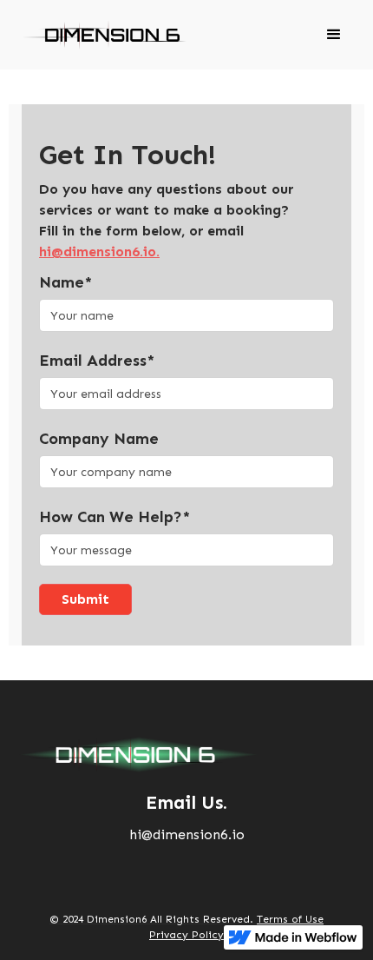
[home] (99, 35)
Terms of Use (290, 919)
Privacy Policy (186, 935)
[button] (334, 35)
